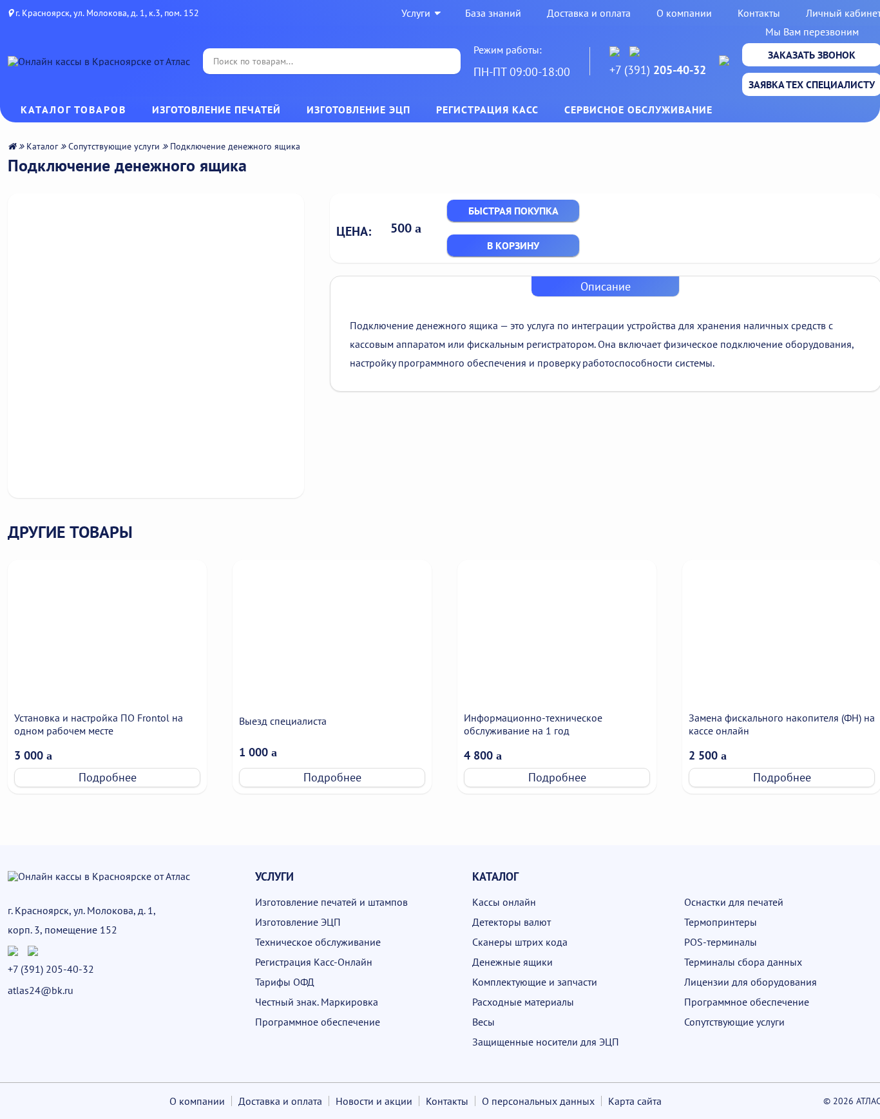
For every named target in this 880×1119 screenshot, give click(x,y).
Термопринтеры (720, 921)
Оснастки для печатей (733, 901)
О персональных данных (538, 1101)
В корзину (513, 245)
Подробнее (108, 777)
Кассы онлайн (504, 901)
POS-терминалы (720, 941)
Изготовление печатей (216, 109)
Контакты (759, 12)
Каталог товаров (73, 109)
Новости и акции (374, 1101)
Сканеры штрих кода (520, 941)
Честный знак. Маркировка (316, 1001)
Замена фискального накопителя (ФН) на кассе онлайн (782, 724)
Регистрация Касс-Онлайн (313, 961)
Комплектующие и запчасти (534, 981)
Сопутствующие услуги (114, 146)
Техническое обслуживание (318, 941)
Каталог (42, 146)
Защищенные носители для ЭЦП (545, 1041)
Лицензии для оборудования (750, 981)
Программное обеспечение (317, 1021)
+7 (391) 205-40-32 (51, 968)
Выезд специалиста (283, 720)
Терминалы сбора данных (743, 961)
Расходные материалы (523, 1001)
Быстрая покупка (513, 210)
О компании (684, 12)
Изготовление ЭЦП (358, 109)
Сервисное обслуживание (638, 109)
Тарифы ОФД (284, 981)
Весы (483, 1021)
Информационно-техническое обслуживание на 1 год (533, 724)
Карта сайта (635, 1101)
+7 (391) (657, 70)
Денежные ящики (512, 961)
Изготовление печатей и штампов (331, 901)
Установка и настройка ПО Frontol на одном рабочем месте (98, 724)
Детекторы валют (511, 921)
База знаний (493, 12)
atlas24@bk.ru (40, 990)
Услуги (415, 12)
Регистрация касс (487, 109)
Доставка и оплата (589, 12)
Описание (605, 286)
